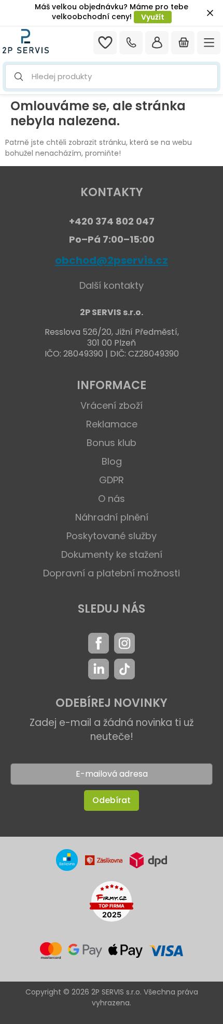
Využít (152, 17)
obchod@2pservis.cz (111, 260)
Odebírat (111, 800)
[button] (111, 77)
